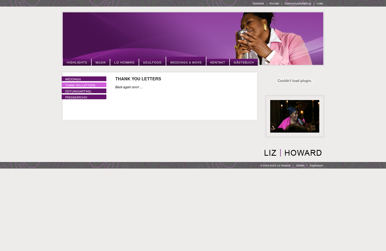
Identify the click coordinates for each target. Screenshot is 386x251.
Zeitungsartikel (78, 91)
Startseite (258, 3)
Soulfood (152, 62)
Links (320, 3)
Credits (300, 165)
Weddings (73, 79)
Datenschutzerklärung (298, 3)
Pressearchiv (76, 97)
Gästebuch (244, 62)
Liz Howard (124, 62)
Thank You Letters (80, 85)
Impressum (316, 165)
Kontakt (274, 3)
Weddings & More (186, 62)
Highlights (77, 62)
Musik (101, 62)
